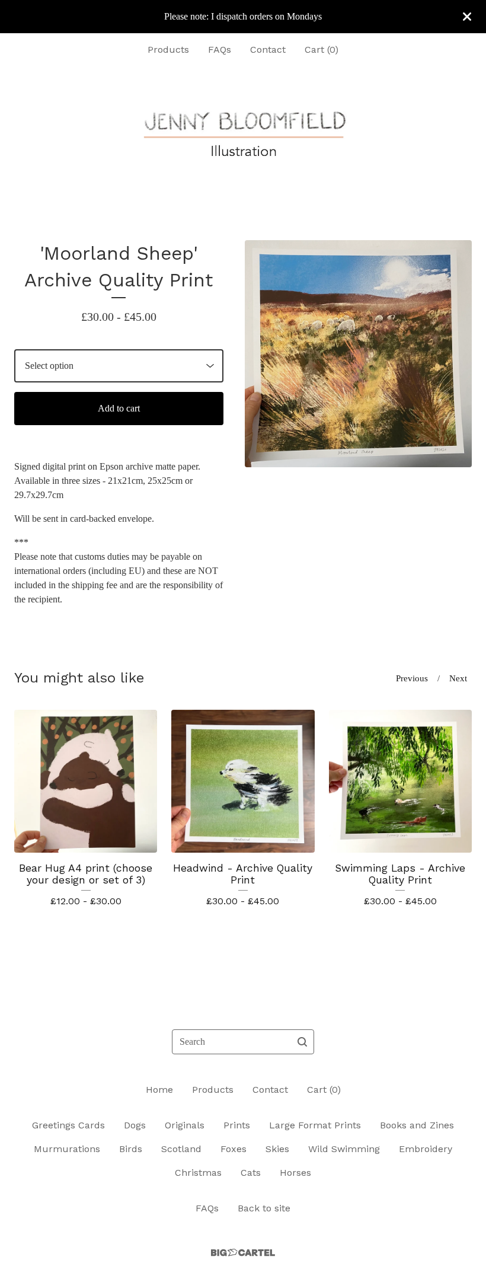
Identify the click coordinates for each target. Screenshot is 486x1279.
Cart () (321, 49)
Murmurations (67, 1148)
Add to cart (119, 408)
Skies (277, 1148)
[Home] (243, 134)
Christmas (198, 1172)
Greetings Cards (68, 1125)
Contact (268, 49)
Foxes (233, 1148)
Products (168, 49)
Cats (251, 1172)
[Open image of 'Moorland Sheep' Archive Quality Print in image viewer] (358, 353)
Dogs (135, 1125)
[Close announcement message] (467, 16)
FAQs (219, 49)
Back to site (264, 1208)
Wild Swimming (344, 1148)
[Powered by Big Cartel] (243, 1252)
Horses (295, 1172)
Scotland (181, 1148)
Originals (184, 1125)
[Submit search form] (302, 1042)
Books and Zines (417, 1125)
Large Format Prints (315, 1125)
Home (159, 1089)
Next (458, 678)
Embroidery (425, 1148)
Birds (130, 1148)
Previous (412, 678)
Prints (236, 1125)
